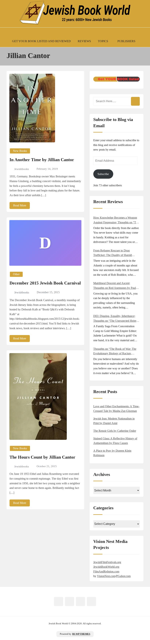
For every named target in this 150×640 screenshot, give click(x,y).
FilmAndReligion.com (106, 571)
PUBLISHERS (126, 41)
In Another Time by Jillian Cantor (42, 159)
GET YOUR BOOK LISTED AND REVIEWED (41, 41)
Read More (19, 205)
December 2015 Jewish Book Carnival (45, 283)
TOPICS (103, 41)
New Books (20, 150)
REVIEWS (84, 41)
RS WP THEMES (81, 634)
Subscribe (103, 174)
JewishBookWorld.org (106, 566)
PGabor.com (123, 576)
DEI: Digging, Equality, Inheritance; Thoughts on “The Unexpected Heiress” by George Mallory (116, 318)
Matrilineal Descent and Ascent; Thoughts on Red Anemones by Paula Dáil (115, 286)
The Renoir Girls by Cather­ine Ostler (114, 430)
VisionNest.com (106, 576)
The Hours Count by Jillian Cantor (42, 457)
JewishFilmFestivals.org (107, 562)
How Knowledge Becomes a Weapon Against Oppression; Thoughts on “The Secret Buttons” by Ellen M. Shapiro (116, 220)
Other (16, 274)
